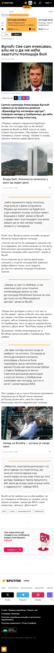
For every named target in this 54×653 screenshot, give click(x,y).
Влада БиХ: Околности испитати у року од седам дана (25, 180)
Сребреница (38, 511)
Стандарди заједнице (10, 613)
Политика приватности (11, 623)
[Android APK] (9, 630)
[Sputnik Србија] (7, 4)
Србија (12, 511)
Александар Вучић (24, 511)
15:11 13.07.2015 (7, 59)
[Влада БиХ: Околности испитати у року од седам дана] (27, 159)
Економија (26, 588)
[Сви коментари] (4, 649)
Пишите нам (32, 610)
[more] (49, 187)
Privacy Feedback (29, 623)
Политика (13, 588)
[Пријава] (34, 2)
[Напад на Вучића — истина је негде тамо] (27, 423)
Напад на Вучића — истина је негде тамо (26, 444)
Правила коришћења (17, 610)
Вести (4, 511)
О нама (4, 610)
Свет (3, 588)
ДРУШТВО (39, 588)
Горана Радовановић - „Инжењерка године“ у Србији (21, 24)
